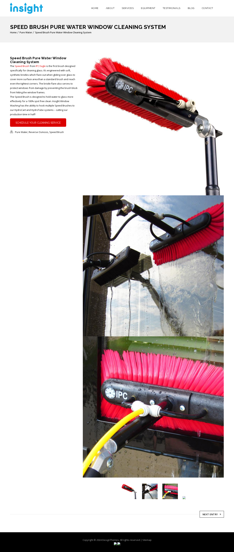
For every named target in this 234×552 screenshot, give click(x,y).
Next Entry (210, 514)
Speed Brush (22, 66)
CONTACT (207, 8)
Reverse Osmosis (38, 132)
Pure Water (26, 32)
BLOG (191, 8)
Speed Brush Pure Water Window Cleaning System (63, 32)
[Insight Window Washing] (26, 8)
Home (13, 32)
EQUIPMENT (148, 8)
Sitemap (147, 540)
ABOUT (110, 8)
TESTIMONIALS (171, 8)
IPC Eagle (41, 66)
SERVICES (128, 8)
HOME (95, 8)
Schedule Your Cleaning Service (38, 122)
